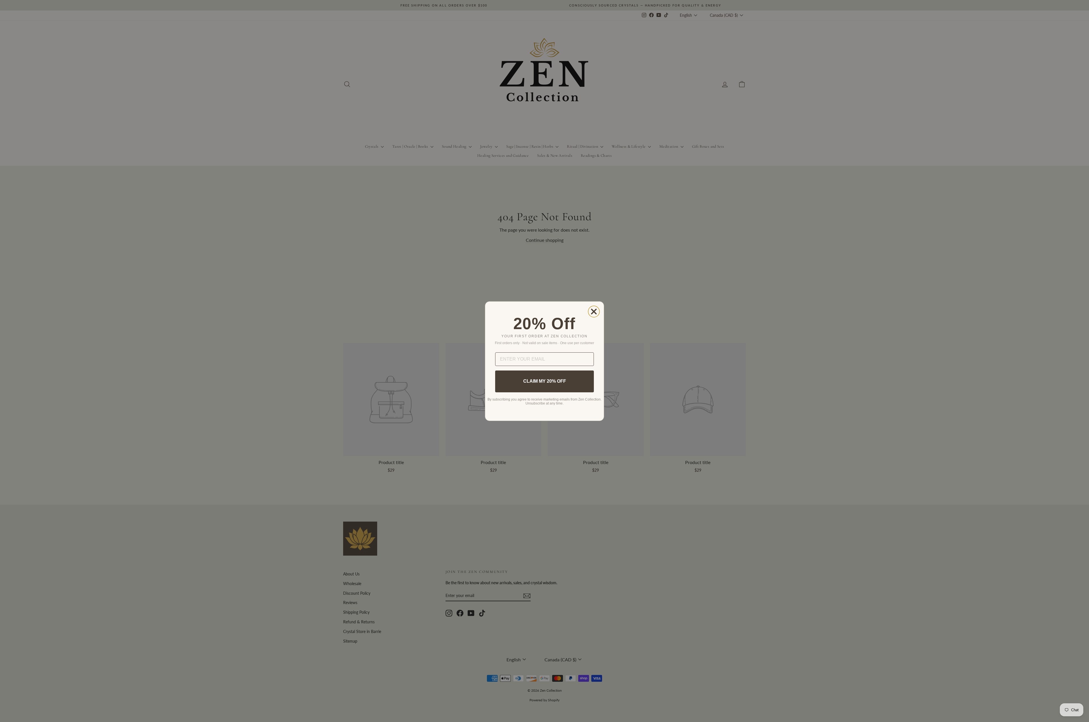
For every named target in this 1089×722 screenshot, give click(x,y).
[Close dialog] (594, 311)
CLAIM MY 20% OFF (544, 381)
